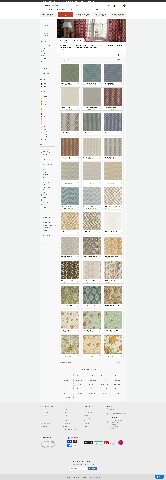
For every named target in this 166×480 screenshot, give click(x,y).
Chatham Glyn (46, 157)
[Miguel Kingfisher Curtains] (92, 73)
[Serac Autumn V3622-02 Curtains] (113, 270)
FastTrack (86, 423)
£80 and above (46, 35)
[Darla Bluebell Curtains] (92, 196)
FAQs (85, 426)
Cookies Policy (66, 423)
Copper (45, 94)
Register (111, 1)
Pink (44, 111)
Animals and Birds (47, 45)
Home (61, 42)
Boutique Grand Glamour (49, 217)
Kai (44, 179)
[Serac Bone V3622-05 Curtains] (92, 270)
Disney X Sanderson (48, 162)
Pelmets (79, 389)
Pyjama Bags (117, 384)
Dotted (45, 51)
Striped (45, 68)
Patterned (45, 61)
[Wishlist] (119, 5)
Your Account (44, 412)
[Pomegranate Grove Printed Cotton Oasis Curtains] (92, 320)
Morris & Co (46, 182)
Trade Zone (44, 426)
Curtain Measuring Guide (90, 409)
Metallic (45, 136)
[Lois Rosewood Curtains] (113, 97)
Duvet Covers (79, 384)
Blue (44, 86)
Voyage (45, 205)
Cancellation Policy (67, 426)
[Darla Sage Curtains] (70, 171)
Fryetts (44, 169)
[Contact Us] (53, 446)
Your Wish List (44, 415)
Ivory (44, 106)
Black (44, 83)
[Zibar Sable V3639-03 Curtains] (113, 196)
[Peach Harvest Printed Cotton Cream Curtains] (113, 344)
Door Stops (66, 384)
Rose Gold (46, 119)
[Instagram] (53, 442)
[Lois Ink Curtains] (113, 122)
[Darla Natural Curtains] (92, 171)
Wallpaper (96, 9)
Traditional (45, 237)
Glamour (45, 230)
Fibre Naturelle (46, 167)
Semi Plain (45, 66)
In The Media (66, 415)
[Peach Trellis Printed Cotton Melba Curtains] (92, 344)
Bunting (105, 380)
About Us (65, 409)
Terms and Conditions (68, 418)
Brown (45, 91)
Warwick (45, 207)
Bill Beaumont (46, 154)
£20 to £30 (45, 28)
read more (62, 49)
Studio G (45, 200)
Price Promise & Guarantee (70, 429)
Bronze (45, 89)
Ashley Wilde (46, 149)
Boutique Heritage (47, 220)
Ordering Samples (45, 423)
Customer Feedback (46, 418)
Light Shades (92, 384)
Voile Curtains (105, 9)
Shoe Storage (92, 389)
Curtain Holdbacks (66, 393)
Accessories (115, 9)
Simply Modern (46, 235)
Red (44, 116)
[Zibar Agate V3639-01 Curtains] (70, 246)
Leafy (44, 58)
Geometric (45, 56)
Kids (90, 9)
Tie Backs (117, 389)
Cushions (77, 9)
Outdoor (70, 9)
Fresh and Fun (46, 227)
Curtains (42, 9)
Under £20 (45, 25)
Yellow (45, 129)
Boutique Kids (46, 222)
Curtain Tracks (91, 393)
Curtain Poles (79, 393)
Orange (45, 109)
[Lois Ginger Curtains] (70, 147)
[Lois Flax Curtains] (92, 147)
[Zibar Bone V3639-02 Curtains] (113, 221)
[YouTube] (43, 446)
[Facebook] (43, 442)
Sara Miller (45, 195)
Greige (45, 134)
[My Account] (114, 5)
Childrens (45, 48)
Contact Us (123, 1)
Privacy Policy (66, 421)
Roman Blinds (61, 9)
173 (119, 60)
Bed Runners (79, 380)
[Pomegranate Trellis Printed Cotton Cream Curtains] (70, 320)
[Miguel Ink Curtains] (113, 73)
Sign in (117, 1)
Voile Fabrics (105, 393)
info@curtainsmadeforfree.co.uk (118, 413)
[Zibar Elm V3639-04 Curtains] (92, 221)
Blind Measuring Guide (90, 415)
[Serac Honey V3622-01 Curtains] (113, 246)
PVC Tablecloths (66, 397)
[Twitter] (48, 446)
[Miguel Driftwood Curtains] (92, 97)
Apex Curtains (51, 9)
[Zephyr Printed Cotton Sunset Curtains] (70, 295)
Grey (44, 104)
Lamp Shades (104, 384)
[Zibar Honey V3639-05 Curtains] (70, 221)
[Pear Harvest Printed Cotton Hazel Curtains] (70, 344)
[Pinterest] (48, 442)
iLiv (44, 177)
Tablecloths (104, 389)
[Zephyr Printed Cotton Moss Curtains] (113, 295)
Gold (44, 99)
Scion (44, 197)
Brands (122, 9)
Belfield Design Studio (48, 152)
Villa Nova (45, 202)
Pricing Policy (44, 421)
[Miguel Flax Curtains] (70, 97)
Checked (45, 53)
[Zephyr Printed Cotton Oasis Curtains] (92, 295)
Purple (45, 114)
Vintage (45, 240)
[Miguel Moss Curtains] (70, 73)
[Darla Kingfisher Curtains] (70, 196)
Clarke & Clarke (47, 159)
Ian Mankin (45, 174)
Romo (44, 192)
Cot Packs (117, 380)
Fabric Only (66, 380)
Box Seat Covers (92, 380)
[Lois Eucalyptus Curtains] (113, 147)
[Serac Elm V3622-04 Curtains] (70, 270)
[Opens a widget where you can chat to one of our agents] (159, 477)
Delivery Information (89, 421)
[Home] (50, 6)
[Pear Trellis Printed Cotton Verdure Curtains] (113, 320)
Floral (44, 71)
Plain (44, 63)
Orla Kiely (45, 185)
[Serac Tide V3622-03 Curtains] (92, 246)
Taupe (45, 124)
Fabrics (84, 9)
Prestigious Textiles (47, 190)
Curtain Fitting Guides (89, 412)
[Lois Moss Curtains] (92, 122)
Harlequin (45, 172)
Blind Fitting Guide (88, 418)
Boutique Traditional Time (49, 225)
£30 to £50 (45, 30)
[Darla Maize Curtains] (113, 171)
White (44, 126)
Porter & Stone (46, 187)
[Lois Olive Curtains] (70, 122)
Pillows (66, 389)
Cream (45, 96)
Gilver (45, 131)
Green (45, 101)
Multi (44, 139)
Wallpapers (79, 397)
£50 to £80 (45, 33)
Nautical (45, 232)
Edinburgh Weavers (48, 164)
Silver (44, 121)
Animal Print (46, 73)
